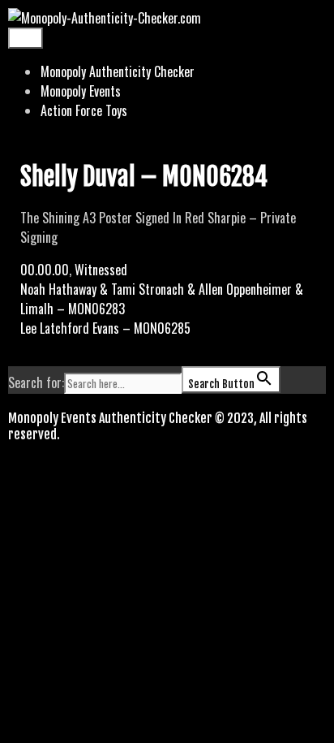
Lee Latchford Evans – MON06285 (105, 328)
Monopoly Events (81, 91)
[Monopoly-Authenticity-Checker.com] (104, 18)
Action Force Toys (84, 110)
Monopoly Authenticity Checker (118, 71)
